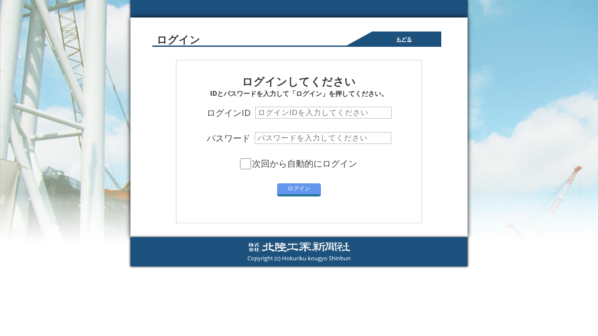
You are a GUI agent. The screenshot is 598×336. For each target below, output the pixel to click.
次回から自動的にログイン (304, 163)
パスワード (228, 138)
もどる (404, 39)
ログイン (299, 188)
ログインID (229, 113)
